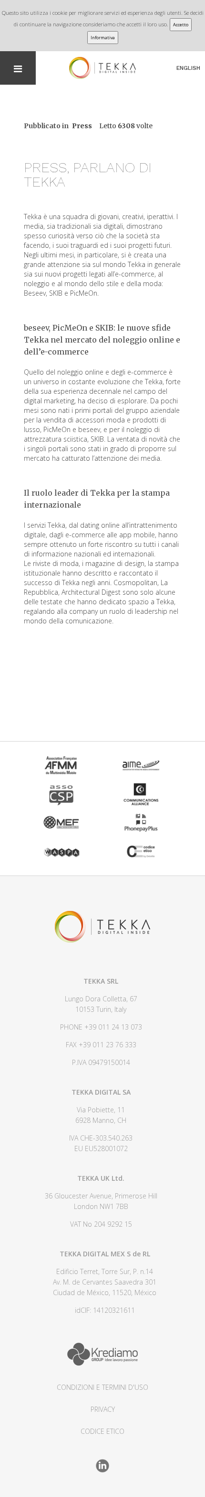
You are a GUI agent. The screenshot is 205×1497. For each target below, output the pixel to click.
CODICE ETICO (102, 1431)
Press (82, 126)
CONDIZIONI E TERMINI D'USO (102, 1387)
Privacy (103, 1409)
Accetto (180, 25)
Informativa (103, 37)
